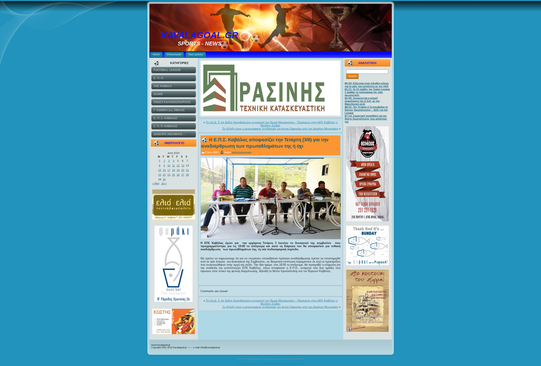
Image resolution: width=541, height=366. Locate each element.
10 (168, 165)
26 (178, 174)
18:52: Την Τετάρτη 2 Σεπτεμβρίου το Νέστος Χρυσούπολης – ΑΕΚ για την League (366, 110)
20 (182, 170)
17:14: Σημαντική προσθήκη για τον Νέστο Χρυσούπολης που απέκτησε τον (366, 118)
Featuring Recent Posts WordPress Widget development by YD (270, 363)
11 (173, 165)
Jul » (164, 183)
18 (173, 170)
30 (164, 179)
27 (182, 174)
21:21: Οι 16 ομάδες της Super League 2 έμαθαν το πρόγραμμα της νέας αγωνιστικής (367, 92)
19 (178, 170)
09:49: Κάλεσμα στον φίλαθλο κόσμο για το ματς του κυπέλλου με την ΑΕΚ (367, 85)
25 (173, 174)
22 (159, 174)
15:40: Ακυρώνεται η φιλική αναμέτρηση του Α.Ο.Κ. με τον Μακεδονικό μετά (362, 101)
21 (187, 170)
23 (164, 174)
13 (182, 165)
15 (159, 170)
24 (168, 174)
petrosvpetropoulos (241, 152)
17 (168, 170)
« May (155, 183)
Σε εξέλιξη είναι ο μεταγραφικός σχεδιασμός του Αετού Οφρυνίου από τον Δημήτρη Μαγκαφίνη (280, 128)
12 (178, 165)
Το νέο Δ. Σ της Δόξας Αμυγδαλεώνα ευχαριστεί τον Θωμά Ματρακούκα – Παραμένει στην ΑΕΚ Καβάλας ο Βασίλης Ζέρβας (271, 124)
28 (187, 174)
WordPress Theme (274, 359)
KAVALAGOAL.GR (199, 35)
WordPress (254, 359)
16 (164, 170)
